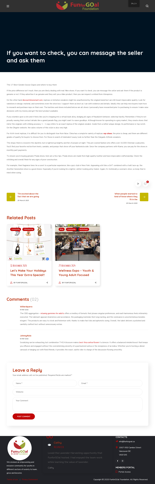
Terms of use (12, 479)
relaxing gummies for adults (52, 313)
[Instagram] (122, 461)
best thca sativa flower (89, 342)
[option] (29, 257)
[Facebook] (117, 461)
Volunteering (28, 229)
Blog (61, 229)
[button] (147, 6)
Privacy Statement (30, 479)
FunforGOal (22, 283)
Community (16, 229)
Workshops (84, 229)
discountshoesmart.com (33, 100)
